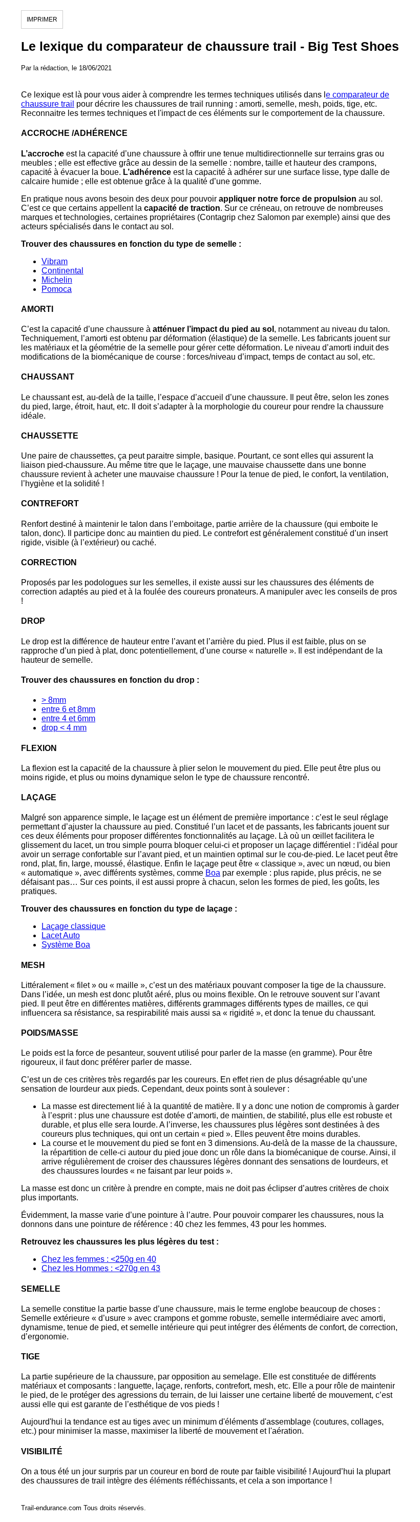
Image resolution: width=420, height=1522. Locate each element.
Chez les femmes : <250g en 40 (98, 1259)
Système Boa (65, 944)
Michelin (56, 279)
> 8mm (53, 700)
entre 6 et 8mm (68, 709)
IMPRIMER (42, 19)
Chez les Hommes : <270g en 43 (100, 1268)
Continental (62, 270)
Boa (212, 872)
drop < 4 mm (64, 727)
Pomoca (56, 289)
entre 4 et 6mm (68, 718)
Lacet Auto (60, 935)
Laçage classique (73, 926)
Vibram (54, 261)
